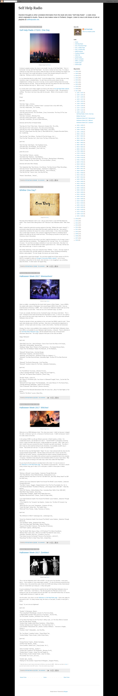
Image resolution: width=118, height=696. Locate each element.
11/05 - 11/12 (80, 110)
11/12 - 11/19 (80, 107)
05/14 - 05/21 (80, 175)
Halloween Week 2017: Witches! (34, 407)
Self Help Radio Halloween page (30, 331)
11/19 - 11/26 (80, 105)
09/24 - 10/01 (80, 134)
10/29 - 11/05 (80, 112)
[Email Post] (47, 180)
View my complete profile (89, 31)
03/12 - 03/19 (80, 194)
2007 (76, 238)
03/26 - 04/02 (80, 190)
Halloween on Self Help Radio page (31, 464)
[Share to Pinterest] (57, 180)
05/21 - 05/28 (80, 172)
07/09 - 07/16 (80, 157)
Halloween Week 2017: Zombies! (34, 552)
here (49, 64)
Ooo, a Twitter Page (80, 47)
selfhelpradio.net (33, 19)
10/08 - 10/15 (80, 129)
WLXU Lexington (79, 59)
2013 (76, 225)
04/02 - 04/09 (80, 188)
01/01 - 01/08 (80, 216)
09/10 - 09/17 (80, 138)
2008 (76, 236)
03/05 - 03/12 (80, 196)
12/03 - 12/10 (80, 101)
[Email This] (50, 180)
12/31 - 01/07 (80, 92)
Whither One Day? (28, 190)
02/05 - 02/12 (80, 205)
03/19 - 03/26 (80, 192)
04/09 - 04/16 (80, 185)
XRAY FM (77, 55)
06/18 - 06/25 (80, 164)
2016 (76, 218)
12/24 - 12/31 (80, 94)
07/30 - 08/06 (80, 151)
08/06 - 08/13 (80, 149)
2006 (76, 240)
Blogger (66, 691)
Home (45, 677)
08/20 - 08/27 (80, 144)
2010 (76, 231)
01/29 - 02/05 (80, 207)
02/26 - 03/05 (80, 198)
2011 (76, 229)
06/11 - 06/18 (80, 166)
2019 (76, 86)
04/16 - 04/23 (80, 183)
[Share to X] (54, 180)
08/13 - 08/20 (80, 147)
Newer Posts (23, 677)
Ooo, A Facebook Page (81, 45)
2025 (76, 73)
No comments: (41, 180)
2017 (76, 90)
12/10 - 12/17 (80, 99)
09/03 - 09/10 (80, 140)
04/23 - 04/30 (80, 181)
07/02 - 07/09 (80, 160)
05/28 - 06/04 (80, 170)
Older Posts (66, 677)
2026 (76, 71)
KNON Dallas (78, 57)
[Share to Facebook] (55, 180)
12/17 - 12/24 (80, 97)
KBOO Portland (79, 51)
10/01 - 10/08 (80, 131)
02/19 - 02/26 (80, 200)
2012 (76, 227)
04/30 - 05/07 (80, 179)
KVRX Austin (78, 64)
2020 (76, 84)
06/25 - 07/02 (80, 162)
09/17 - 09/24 (80, 136)
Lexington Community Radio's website (46, 258)
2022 (76, 80)
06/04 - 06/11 (80, 168)
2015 (76, 220)
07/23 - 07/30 (80, 153)
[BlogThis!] (52, 180)
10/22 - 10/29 (80, 125)
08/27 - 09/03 (80, 142)
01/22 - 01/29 (80, 209)
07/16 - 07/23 (80, 155)
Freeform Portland (79, 53)
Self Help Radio (30, 8)
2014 (76, 223)
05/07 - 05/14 (80, 177)
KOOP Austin (78, 62)
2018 (76, 88)
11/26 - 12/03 (80, 103)
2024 (76, 75)
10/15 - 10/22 (80, 127)
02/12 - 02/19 (80, 203)
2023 (76, 78)
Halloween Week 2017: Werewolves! (36, 276)
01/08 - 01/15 (80, 213)
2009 (76, 233)
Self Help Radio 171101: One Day (35, 30)
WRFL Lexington (79, 60)
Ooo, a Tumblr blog (80, 49)
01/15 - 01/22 (80, 211)
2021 (76, 82)
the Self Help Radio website (61, 88)
